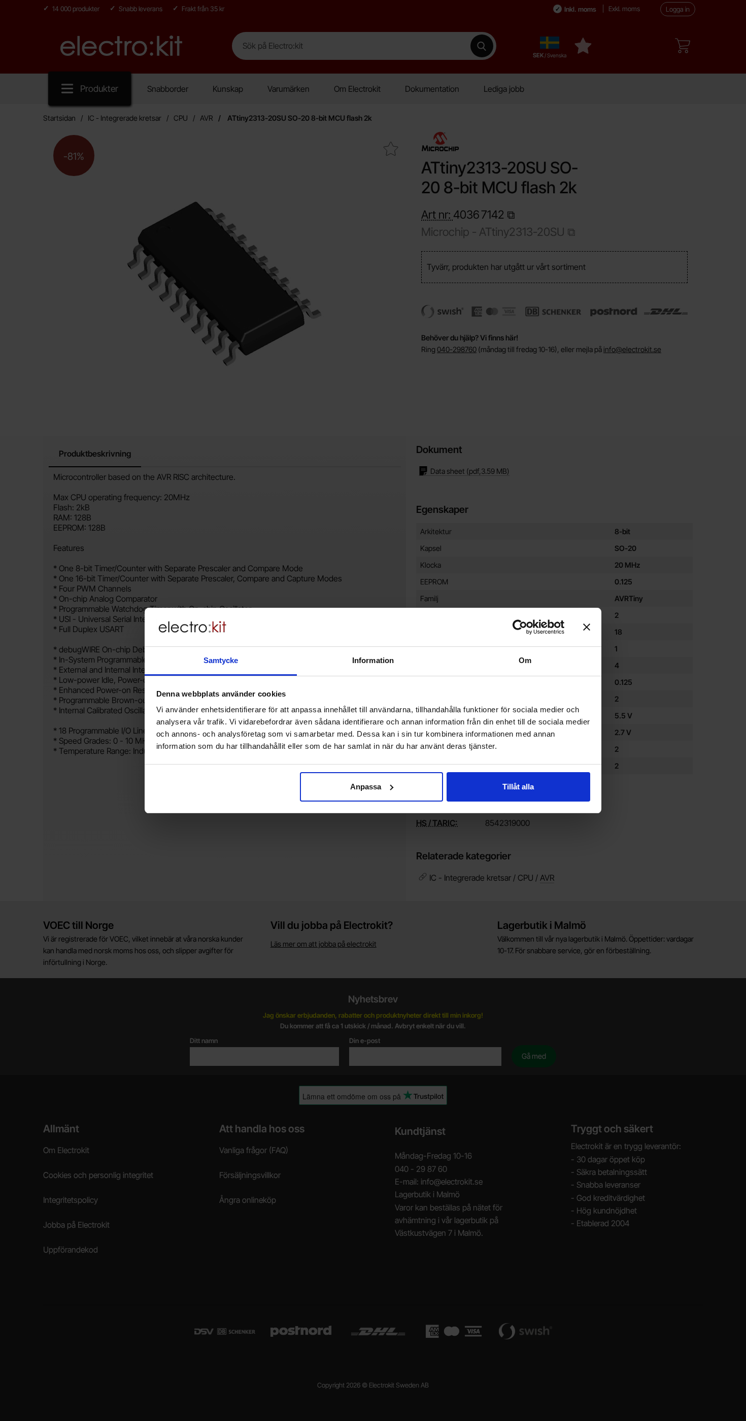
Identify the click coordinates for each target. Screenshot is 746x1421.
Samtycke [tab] (221, 660)
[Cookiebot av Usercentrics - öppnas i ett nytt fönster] (520, 627)
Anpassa (365, 786)
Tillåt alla (518, 786)
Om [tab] (525, 660)
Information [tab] (373, 660)
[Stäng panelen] (586, 627)
